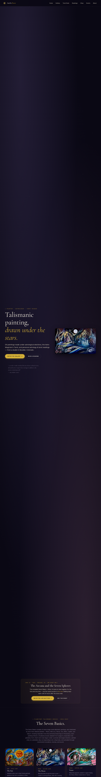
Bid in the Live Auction (43, 698)
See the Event (62, 698)
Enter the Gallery (14, 356)
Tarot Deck (66, 3)
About (95, 3)
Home (51, 3)
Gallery (58, 3)
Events (88, 3)
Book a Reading (33, 356)
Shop (81, 3)
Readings (75, 3)
